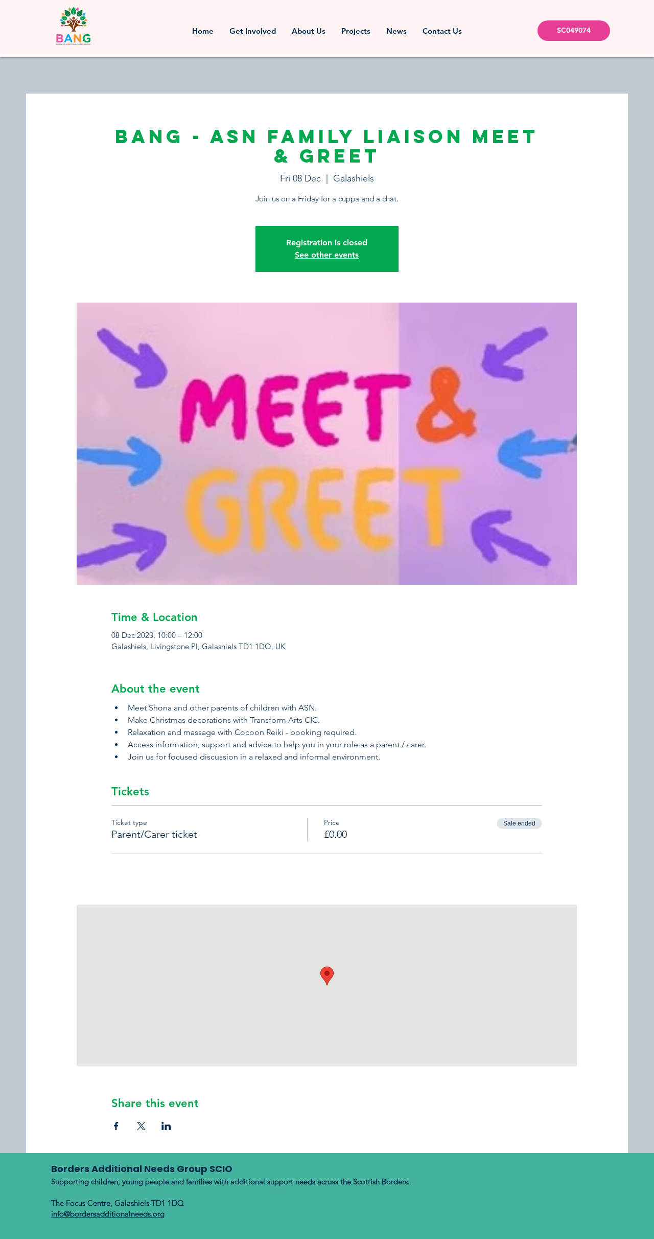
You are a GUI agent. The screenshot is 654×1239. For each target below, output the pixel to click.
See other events (327, 255)
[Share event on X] (141, 1126)
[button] (252, 31)
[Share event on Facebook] (116, 1126)
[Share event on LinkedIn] (166, 1126)
